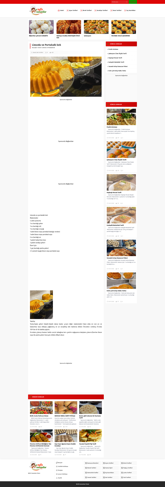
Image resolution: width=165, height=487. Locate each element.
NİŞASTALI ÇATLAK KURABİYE (38, 36)
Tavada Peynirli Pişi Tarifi (87, 444)
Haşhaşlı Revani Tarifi (115, 58)
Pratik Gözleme (113, 49)
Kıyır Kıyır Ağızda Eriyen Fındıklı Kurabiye (65, 445)
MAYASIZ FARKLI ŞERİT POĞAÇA (65, 416)
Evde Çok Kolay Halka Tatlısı (117, 71)
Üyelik (133, 2)
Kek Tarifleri (40, 52)
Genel (39, 47)
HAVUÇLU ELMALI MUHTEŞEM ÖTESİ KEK (68, 37)
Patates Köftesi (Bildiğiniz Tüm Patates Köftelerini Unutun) (40, 445)
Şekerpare (87, 36)
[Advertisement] (66, 113)
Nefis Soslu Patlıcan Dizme (39, 416)
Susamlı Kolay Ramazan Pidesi (117, 66)
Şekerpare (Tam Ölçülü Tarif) (117, 53)
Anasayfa (34, 47)
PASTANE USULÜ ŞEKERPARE (120, 36)
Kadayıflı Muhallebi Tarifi (116, 62)
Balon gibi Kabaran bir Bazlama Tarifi (90, 417)
